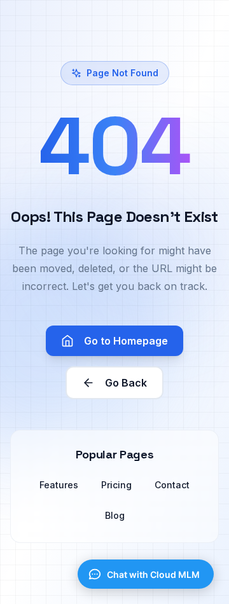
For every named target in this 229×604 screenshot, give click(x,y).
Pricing (116, 484)
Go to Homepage (126, 340)
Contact (172, 484)
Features (58, 484)
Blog (115, 515)
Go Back (126, 382)
